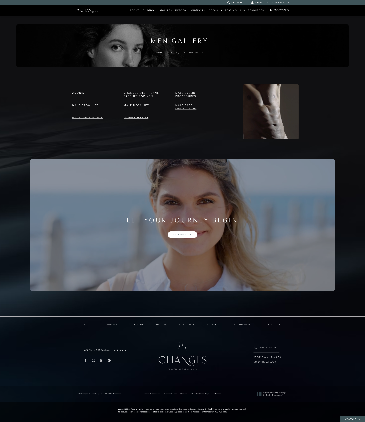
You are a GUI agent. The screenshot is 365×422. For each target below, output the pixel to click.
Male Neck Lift (136, 105)
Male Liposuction (87, 117)
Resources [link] (256, 10)
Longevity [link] (197, 10)
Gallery (172, 53)
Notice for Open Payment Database (205, 394)
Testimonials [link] (235, 10)
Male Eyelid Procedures (185, 94)
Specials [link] (215, 10)
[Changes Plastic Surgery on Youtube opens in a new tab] (101, 360)
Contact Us (280, 3)
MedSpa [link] (180, 10)
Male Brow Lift (85, 105)
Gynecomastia (136, 117)
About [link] (134, 10)
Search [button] (236, 2)
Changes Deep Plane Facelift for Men (141, 94)
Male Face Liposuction (185, 106)
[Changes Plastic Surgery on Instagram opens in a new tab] (93, 360)
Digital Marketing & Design (275, 394)
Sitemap (183, 394)
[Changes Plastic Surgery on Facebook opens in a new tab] (85, 360)
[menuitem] (134, 10)
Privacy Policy (170, 394)
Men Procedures (192, 53)
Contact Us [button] (352, 419)
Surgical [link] (150, 10)
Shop (259, 2)
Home (159, 53)
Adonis (78, 93)
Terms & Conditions (153, 394)
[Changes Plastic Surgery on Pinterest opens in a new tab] (109, 360)
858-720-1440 (221, 411)
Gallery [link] (166, 10)
